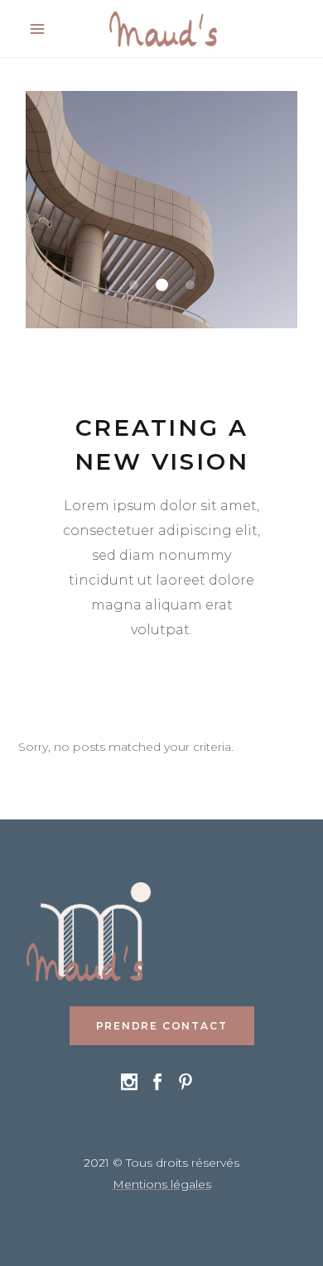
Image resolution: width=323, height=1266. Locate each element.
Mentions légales (162, 1184)
